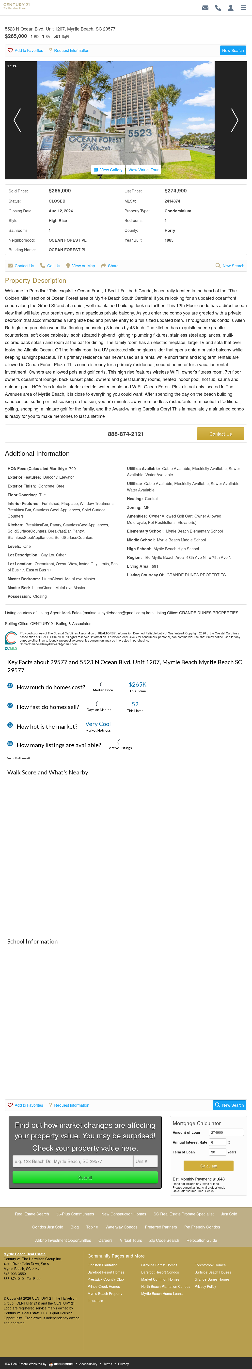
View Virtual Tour (143, 170)
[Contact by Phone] (218, 7)
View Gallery (111, 170)
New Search (233, 50)
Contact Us (24, 265)
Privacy (123, 1363)
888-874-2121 (126, 433)
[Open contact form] (205, 7)
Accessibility (88, 1363)
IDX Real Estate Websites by (26, 1363)
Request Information (71, 50)
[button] (17, 120)
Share (113, 265)
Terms (107, 1363)
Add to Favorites (29, 50)
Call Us (53, 265)
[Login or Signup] (231, 7)
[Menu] (243, 7)
